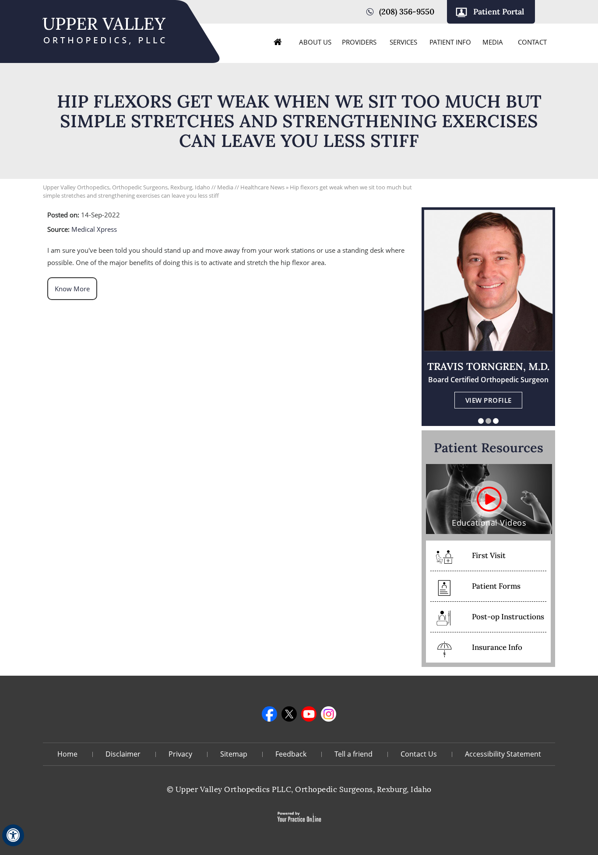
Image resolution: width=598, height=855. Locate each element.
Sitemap (233, 754)
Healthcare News (262, 187)
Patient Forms (496, 586)
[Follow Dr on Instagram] (328, 714)
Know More (72, 288)
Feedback (290, 754)
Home (278, 42)
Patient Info (450, 42)
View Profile (488, 400)
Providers (359, 42)
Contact (532, 42)
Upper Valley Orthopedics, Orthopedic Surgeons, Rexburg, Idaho (126, 187)
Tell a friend (353, 754)
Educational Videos (489, 522)
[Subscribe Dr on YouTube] (309, 714)
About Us (315, 42)
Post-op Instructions (508, 616)
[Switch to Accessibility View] (13, 835)
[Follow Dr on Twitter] (289, 714)
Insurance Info (497, 647)
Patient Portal (498, 12)
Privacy (180, 754)
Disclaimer (123, 754)
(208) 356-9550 (406, 12)
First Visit (489, 555)
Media (492, 42)
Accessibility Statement (503, 754)
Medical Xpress (94, 229)
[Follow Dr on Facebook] (269, 714)
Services (403, 42)
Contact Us (419, 754)
